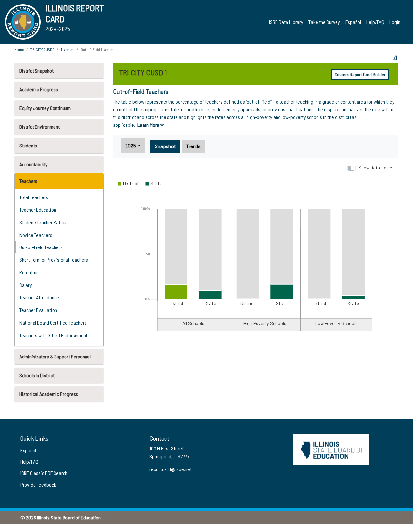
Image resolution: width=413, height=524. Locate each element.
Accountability (33, 164)
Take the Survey (324, 22)
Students (28, 145)
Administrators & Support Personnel (55, 356)
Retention (29, 272)
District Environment (39, 127)
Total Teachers (33, 197)
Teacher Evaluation (38, 310)
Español (353, 22)
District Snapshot (36, 70)
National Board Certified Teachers (53, 322)
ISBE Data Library (286, 22)
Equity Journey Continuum (45, 108)
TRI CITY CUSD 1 (42, 49)
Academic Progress (38, 89)
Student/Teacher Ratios (42, 222)
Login (394, 22)
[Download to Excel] (394, 57)
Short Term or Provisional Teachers (53, 260)
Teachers (28, 181)
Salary (25, 285)
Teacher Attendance (39, 297)
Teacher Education (37, 210)
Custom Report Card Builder (360, 74)
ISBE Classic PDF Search (43, 473)
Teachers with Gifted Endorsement (53, 335)
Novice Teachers (35, 235)
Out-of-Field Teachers (41, 247)
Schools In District (37, 375)
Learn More (148, 125)
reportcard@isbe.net (170, 469)
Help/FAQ (375, 22)
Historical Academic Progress (48, 394)
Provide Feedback (38, 484)
